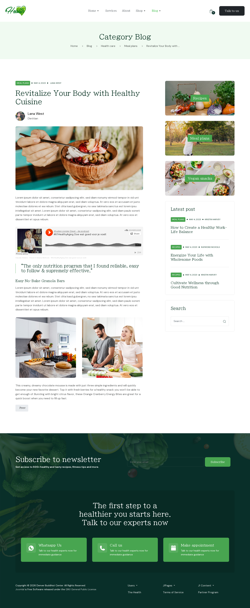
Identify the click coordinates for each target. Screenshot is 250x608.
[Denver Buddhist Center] (15, 10)
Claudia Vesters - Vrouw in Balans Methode (32, 258)
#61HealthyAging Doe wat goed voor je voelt (68, 258)
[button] (94, 10)
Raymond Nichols (210, 247)
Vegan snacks (200, 178)
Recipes (200, 98)
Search (225, 321)
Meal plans (23, 83)
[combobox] (200, 321)
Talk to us (232, 11)
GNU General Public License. (81, 589)
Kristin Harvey (212, 219)
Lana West (36, 113)
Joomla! (19, 589)
